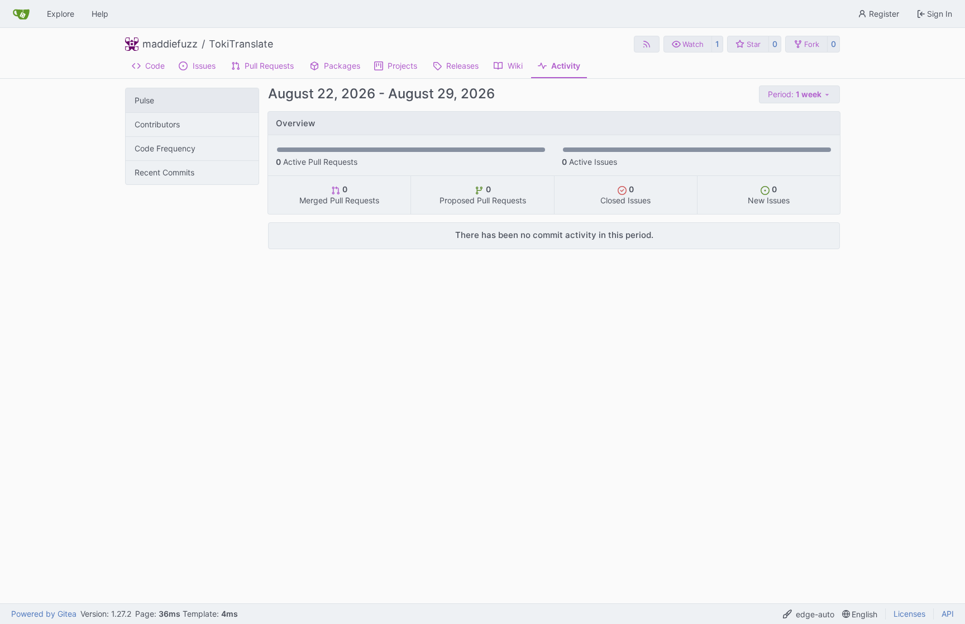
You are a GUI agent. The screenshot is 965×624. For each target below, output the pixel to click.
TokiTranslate (241, 44)
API (948, 613)
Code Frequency (165, 148)
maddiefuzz (170, 44)
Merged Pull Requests (339, 194)
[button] (687, 44)
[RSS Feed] (647, 44)
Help (100, 13)
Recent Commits (164, 172)
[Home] (21, 14)
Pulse (144, 100)
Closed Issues (625, 194)
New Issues (769, 194)
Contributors (157, 124)
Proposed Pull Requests (482, 194)
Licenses (909, 613)
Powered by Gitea (44, 613)
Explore (60, 13)
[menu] (799, 94)
